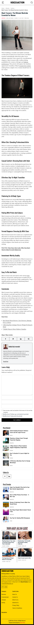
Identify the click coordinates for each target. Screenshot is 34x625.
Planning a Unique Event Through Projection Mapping (19, 439)
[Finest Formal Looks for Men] (25, 552)
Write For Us (15, 600)
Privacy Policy (15, 605)
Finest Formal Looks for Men (24, 558)
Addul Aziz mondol (10, 18)
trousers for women (25, 66)
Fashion (12, 8)
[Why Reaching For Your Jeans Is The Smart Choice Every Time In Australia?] (9, 535)
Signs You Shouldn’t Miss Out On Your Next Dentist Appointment (20, 488)
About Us (14, 594)
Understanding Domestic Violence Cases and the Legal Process (19, 431)
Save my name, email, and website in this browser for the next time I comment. (17, 411)
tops (28, 275)
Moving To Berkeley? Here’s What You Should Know (20, 503)
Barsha (11, 435)
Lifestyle (7, 8)
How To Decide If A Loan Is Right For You (19, 454)
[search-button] (3, 2)
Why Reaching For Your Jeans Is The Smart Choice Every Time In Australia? (8, 542)
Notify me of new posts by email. (12, 416)
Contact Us (15, 597)
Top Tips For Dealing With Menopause (20, 518)
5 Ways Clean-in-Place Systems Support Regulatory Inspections (18, 446)
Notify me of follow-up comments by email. (16, 414)
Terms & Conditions (17, 608)
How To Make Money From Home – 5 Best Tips (19, 495)
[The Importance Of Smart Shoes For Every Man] (9, 552)
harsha (7, 546)
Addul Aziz (12, 491)
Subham (11, 450)
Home (3, 8)
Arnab (11, 520)
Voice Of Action (15, 620)
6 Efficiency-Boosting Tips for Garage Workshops (20, 461)
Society (3, 602)
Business (4, 594)
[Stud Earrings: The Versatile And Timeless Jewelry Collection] (25, 535)
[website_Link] (5, 476)
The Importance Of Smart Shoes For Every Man (8, 558)
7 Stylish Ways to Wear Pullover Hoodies (14, 329)
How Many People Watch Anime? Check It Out (20, 510)
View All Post (5, 361)
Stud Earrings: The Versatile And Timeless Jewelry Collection (24, 542)
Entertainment (5, 597)
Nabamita (12, 443)
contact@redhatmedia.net (7, 583)
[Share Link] (5, 339)
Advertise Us (15, 602)
